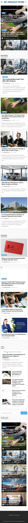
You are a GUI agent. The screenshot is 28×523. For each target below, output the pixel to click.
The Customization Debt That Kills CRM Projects (13, 80)
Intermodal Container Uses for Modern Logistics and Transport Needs (12, 486)
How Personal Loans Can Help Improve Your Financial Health (14, 335)
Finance (4, 255)
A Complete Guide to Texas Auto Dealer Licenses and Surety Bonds (12, 310)
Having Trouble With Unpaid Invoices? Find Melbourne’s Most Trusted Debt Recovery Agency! (14, 283)
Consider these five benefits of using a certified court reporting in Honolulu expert (18, 382)
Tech (3, 12)
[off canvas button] (2, 2)
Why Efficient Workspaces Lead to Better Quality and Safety (12, 183)
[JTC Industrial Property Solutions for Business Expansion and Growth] (14, 205)
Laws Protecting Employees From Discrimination (17, 373)
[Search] (26, 2)
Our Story (17, 515)
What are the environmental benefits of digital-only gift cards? (13, 259)
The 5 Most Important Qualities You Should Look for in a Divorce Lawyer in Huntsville (18, 402)
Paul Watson (6, 218)
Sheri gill (5, 21)
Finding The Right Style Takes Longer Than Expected (11, 501)
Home (4, 470)
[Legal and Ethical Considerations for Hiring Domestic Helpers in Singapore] (14, 352)
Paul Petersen (7, 83)
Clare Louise (7, 476)
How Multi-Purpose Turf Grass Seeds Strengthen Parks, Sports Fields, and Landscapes (13, 34)
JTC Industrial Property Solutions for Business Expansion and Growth (13, 215)
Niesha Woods (7, 38)
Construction (6, 483)
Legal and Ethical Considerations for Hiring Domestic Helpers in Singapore (13, 356)
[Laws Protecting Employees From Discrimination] (6, 373)
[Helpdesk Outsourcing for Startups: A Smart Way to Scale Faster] (14, 139)
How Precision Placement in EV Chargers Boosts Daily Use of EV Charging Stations (13, 17)
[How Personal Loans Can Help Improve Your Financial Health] (14, 325)
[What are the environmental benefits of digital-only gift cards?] (14, 248)
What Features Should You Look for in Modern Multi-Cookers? (13, 473)
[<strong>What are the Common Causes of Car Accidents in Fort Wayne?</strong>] (6, 392)
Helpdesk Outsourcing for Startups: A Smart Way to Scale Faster (13, 149)
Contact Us (11, 515)
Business (4, 29)
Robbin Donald (7, 186)
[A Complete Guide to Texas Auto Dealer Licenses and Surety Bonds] (14, 300)
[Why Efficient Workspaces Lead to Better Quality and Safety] (14, 173)
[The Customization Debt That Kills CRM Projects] (14, 47)
